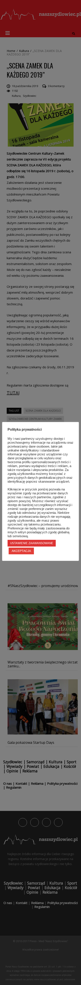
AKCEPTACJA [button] (21, 551)
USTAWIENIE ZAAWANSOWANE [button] (31, 543)
